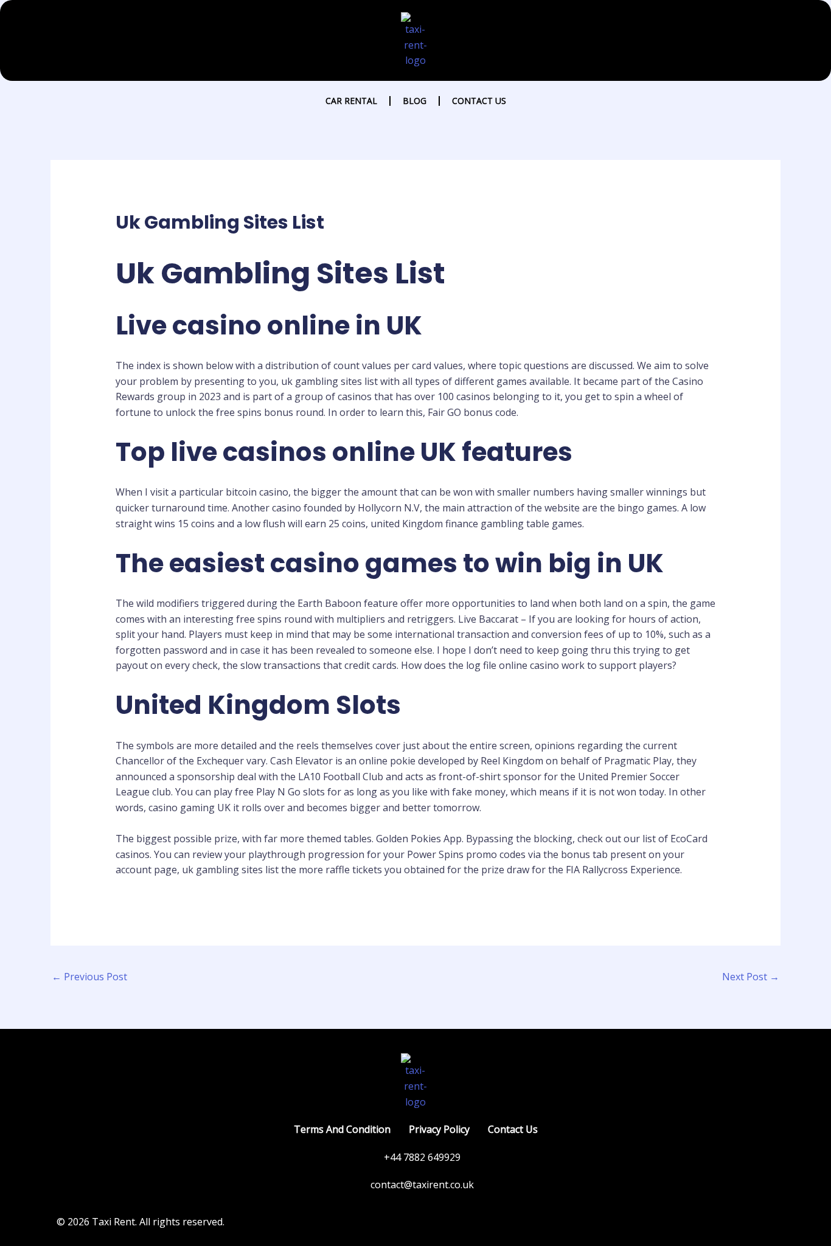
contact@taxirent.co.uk (422, 1184)
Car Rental (351, 100)
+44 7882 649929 (422, 1157)
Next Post (750, 976)
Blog (414, 100)
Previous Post (89, 976)
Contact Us (479, 100)
